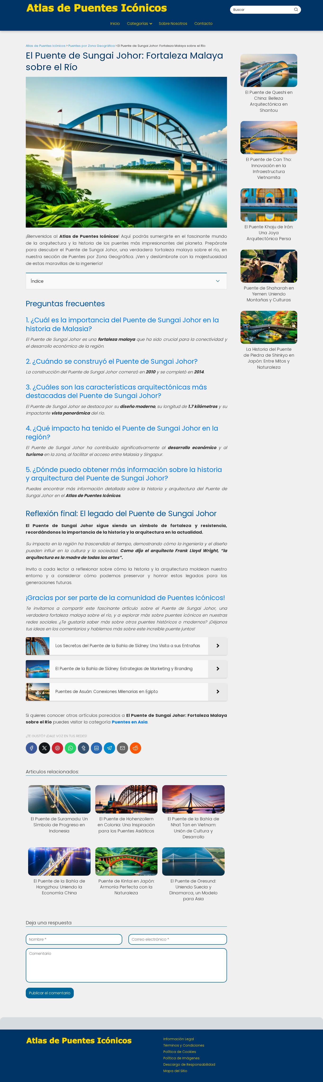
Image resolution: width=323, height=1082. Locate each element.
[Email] (122, 748)
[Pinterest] (57, 748)
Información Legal (178, 1039)
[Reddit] (135, 748)
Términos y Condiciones (183, 1045)
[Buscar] (296, 9)
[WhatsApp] (70, 748)
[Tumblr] (83, 748)
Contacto (203, 23)
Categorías (137, 23)
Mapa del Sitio (175, 1071)
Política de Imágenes (181, 1058)
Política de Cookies (179, 1051)
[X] (44, 748)
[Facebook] (31, 748)
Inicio (115, 23)
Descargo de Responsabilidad (189, 1064)
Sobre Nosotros (173, 23)
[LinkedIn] (96, 748)
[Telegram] (109, 748)
